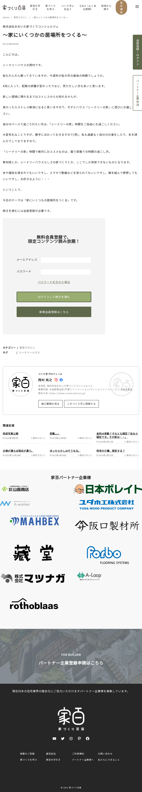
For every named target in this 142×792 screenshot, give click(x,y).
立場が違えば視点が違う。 (18, 450)
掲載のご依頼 (27, 753)
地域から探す (106, 7)
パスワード (24, 271)
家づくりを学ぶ (50, 7)
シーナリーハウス (29, 352)
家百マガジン (21, 17)
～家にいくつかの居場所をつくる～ (50, 17)
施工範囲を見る (50, 403)
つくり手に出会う (67, 7)
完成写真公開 (10, 433)
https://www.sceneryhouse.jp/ (67, 393)
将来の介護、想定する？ (110, 450)
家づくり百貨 (75, 787)
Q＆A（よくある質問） (88, 7)
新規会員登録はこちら (54, 312)
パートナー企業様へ (83, 759)
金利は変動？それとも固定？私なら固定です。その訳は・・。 (117, 435)
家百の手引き (35, 7)
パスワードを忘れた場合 (54, 282)
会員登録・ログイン (138, 52)
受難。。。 (55, 433)
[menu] (137, 6)
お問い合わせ (105, 753)
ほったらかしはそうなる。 (65, 450)
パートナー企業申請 (138, 93)
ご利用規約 (78, 753)
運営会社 (51, 753)
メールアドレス (27, 259)
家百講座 (121, 7)
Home (6, 17)
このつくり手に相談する (81, 403)
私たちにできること (109, 759)
